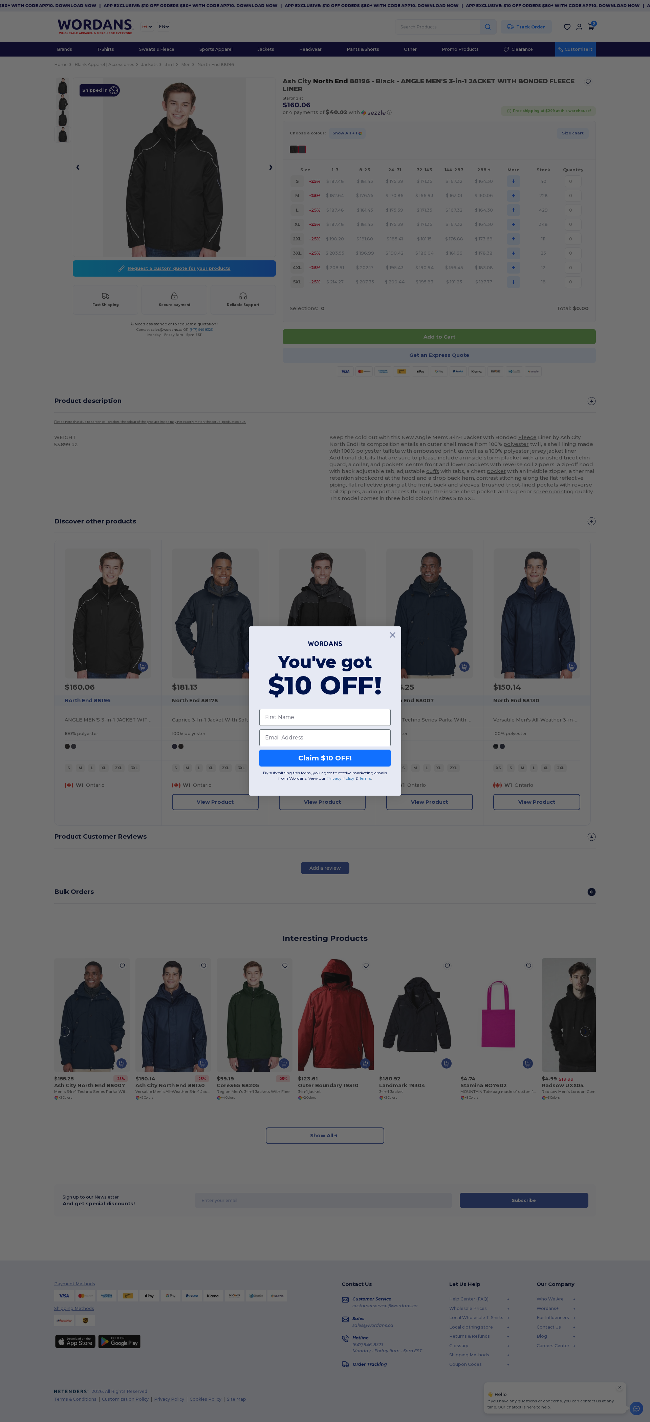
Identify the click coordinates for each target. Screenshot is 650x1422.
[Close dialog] (392, 635)
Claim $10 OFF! (325, 758)
